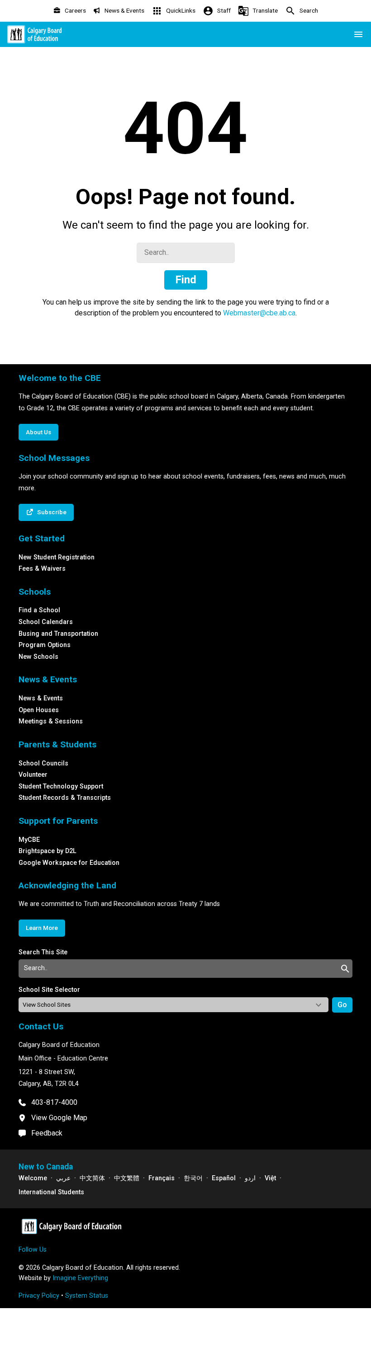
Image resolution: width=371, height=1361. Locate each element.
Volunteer (33, 775)
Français (161, 1178)
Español (224, 1178)
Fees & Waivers (42, 569)
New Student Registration (57, 557)
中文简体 (92, 1178)
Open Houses (39, 710)
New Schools (38, 657)
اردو (250, 1178)
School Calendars (46, 622)
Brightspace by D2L (47, 851)
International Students (51, 1192)
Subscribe (52, 512)
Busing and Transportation (58, 634)
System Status (86, 1296)
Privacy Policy (39, 1296)
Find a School (39, 610)
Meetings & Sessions (51, 721)
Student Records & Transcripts (65, 798)
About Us (38, 432)
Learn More (42, 927)
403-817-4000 (54, 1102)
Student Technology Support (61, 786)
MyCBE (29, 840)
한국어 (193, 1178)
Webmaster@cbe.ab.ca (259, 313)
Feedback (46, 1133)
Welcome (33, 1178)
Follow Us (33, 1249)
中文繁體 (126, 1178)
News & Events (41, 698)
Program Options (45, 645)
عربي (63, 1178)
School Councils (43, 763)
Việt (270, 1178)
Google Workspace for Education (69, 863)
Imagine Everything (80, 1278)
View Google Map (59, 1117)
